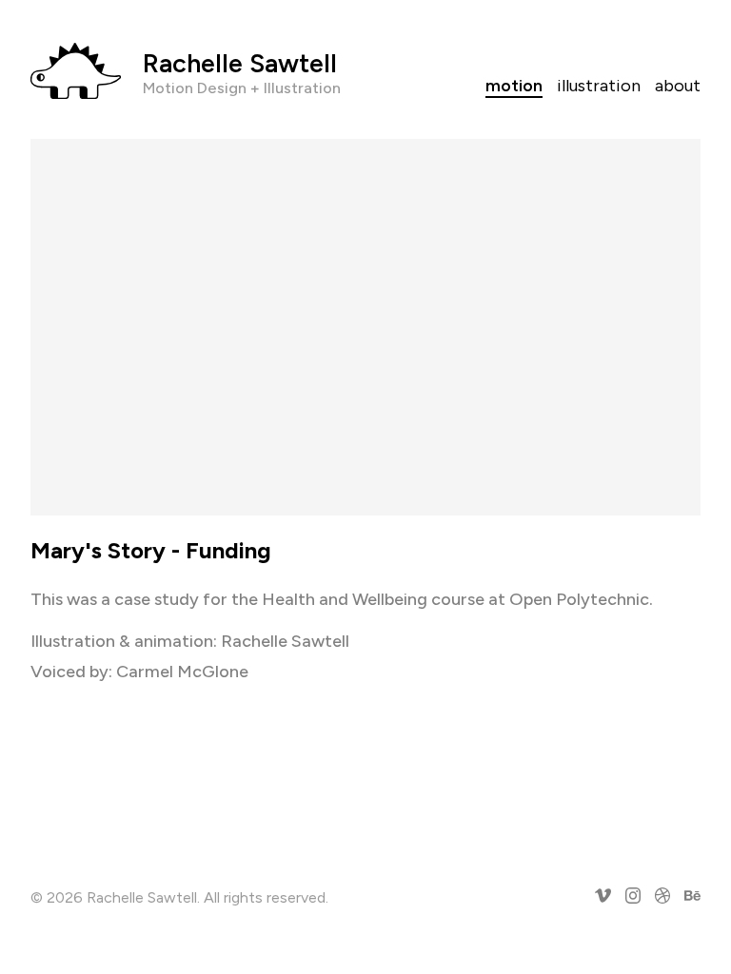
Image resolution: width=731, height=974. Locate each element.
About (678, 85)
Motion (514, 85)
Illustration (599, 85)
